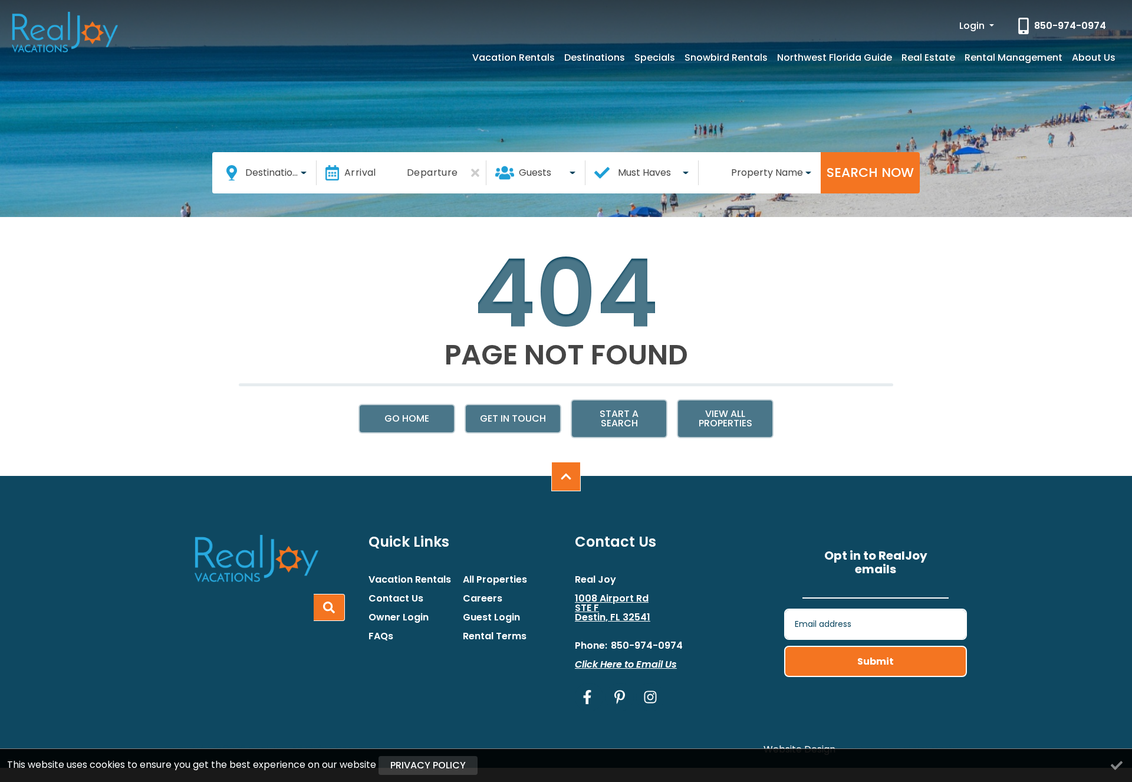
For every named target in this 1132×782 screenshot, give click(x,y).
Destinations (594, 57)
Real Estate (928, 57)
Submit (875, 661)
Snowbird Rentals (726, 57)
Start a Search (619, 418)
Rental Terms (494, 636)
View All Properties (725, 418)
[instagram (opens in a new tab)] (650, 697)
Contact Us (395, 598)
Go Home (406, 418)
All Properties (495, 579)
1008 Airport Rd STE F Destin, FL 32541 (612, 608)
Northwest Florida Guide (834, 57)
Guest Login (491, 617)
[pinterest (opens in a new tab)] (620, 697)
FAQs (380, 636)
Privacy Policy (428, 765)
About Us (1093, 57)
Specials (654, 57)
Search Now (870, 172)
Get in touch (513, 418)
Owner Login (398, 617)
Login (973, 25)
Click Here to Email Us (626, 664)
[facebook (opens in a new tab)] (589, 697)
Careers (482, 598)
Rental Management (1013, 57)
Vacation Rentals (513, 57)
